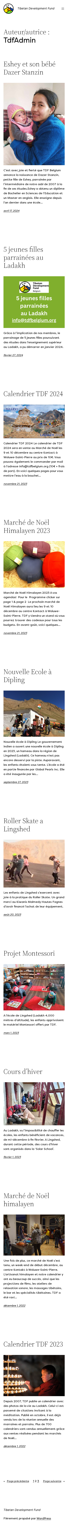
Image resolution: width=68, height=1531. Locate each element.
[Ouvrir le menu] (63, 9)
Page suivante (54, 1481)
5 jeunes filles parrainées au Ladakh (23, 257)
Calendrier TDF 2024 (33, 394)
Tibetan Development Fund (35, 8)
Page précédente (16, 1481)
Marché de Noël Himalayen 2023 (26, 526)
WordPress (44, 1518)
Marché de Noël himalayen (26, 1200)
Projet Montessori (29, 953)
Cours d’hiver (22, 1072)
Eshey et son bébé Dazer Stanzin (29, 68)
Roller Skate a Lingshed (23, 825)
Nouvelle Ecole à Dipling (27, 676)
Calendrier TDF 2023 (33, 1344)
